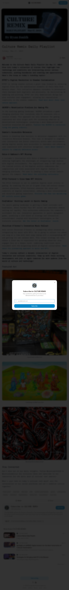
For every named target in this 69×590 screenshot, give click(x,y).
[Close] (55, 282)
